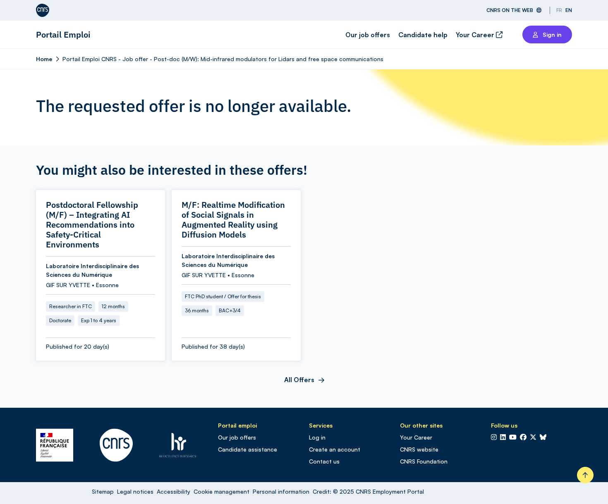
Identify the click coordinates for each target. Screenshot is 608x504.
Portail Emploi (63, 34)
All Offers (299, 380)
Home (44, 58)
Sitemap (103, 491)
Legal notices (135, 491)
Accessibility (173, 491)
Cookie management (221, 491)
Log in (317, 437)
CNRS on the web (509, 10)
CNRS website (419, 449)
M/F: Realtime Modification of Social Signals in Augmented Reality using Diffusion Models (233, 220)
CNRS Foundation (424, 461)
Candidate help (423, 35)
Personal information (281, 491)
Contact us (324, 461)
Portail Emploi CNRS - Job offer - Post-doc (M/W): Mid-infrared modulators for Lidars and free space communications (222, 58)
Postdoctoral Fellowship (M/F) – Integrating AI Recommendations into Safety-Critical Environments (92, 225)
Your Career (476, 35)
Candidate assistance (247, 449)
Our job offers (367, 35)
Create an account (334, 449)
